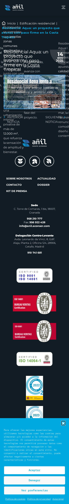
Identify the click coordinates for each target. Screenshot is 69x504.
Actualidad (46, 178)
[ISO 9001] (34, 275)
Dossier (43, 184)
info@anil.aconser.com (34, 226)
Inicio (11, 23)
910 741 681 (34, 252)
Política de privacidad (39, 499)
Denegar (34, 480)
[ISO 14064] (34, 359)
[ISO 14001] (34, 303)
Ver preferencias (34, 490)
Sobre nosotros (19, 178)
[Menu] (63, 8)
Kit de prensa (16, 191)
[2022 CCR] (34, 388)
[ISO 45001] (34, 331)
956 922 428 (34, 222)
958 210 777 (34, 218)
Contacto (14, 184)
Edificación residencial (37, 23)
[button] (63, 423)
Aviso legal (58, 499)
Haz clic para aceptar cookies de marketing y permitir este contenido (34, 92)
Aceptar (34, 470)
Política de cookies (15, 499)
